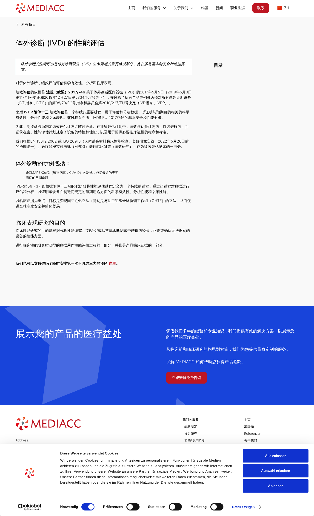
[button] (154, 8)
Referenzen (252, 433)
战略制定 (190, 426)
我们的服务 (191, 419)
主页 (131, 8)
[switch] (133, 506)
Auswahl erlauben (275, 471)
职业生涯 (237, 8)
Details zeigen (243, 507)
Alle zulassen (275, 456)
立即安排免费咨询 (186, 378)
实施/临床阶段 (194, 440)
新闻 (219, 8)
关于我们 (250, 440)
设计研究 (190, 433)
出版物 (249, 426)
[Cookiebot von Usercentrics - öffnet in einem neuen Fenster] (30, 507)
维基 (204, 8)
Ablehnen (275, 486)
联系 (261, 8)
